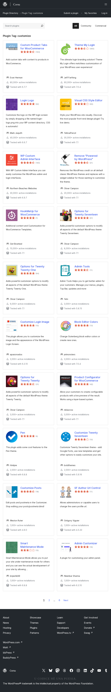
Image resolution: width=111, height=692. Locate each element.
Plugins (33, 627)
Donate (89, 627)
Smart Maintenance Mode (32, 545)
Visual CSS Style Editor (88, 100)
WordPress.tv (65, 632)
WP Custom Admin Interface (30, 157)
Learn (60, 617)
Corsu (13, 670)
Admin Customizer (85, 543)
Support (61, 622)
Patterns (34, 632)
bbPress (9, 652)
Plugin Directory (10, 13)
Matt (7, 647)
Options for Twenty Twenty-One (32, 268)
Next (66, 600)
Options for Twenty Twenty (30, 379)
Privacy (7, 632)
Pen (22, 432)
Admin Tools (82, 266)
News (6, 622)
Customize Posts (30, 487)
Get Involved (91, 617)
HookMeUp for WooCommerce (30, 213)
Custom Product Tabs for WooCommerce (33, 46)
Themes (34, 622)
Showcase (35, 617)
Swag (88, 632)
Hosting (7, 627)
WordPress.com (13, 642)
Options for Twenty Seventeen (86, 213)
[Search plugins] (42, 26)
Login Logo (27, 100)
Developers (63, 627)
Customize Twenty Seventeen (86, 434)
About (6, 617)
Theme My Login (84, 44)
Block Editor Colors (86, 321)
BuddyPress (11, 657)
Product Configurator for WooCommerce (87, 379)
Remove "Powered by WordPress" (85, 157)
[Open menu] (106, 4)
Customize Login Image (34, 321)
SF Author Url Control (87, 487)
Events (87, 622)
